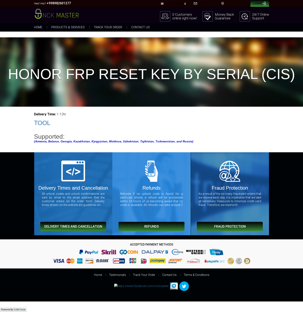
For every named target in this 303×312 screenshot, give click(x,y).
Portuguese (168, 46)
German (167, 23)
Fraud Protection (230, 226)
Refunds (151, 226)
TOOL (42, 122)
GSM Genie (20, 309)
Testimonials (117, 275)
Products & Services (68, 27)
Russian (167, 15)
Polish (166, 42)
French (166, 19)
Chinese (166, 30)
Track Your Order (108, 27)
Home (38, 27)
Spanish (167, 12)
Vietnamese (168, 27)
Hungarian (168, 38)
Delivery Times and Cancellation (73, 226)
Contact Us (140, 27)
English (166, 8)
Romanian (168, 49)
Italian (166, 34)
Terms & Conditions (196, 275)
